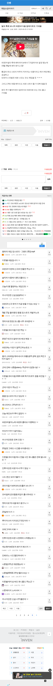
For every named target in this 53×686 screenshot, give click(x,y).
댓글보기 (47, 188)
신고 (11, 120)
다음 (36, 145)
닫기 (50, 670)
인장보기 (8, 139)
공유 (41, 120)
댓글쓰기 (47, 145)
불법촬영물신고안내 (26, 636)
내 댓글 (20, 13)
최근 (4, 608)
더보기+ (49, 196)
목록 (6, 145)
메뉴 (2, 139)
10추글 (33, 13)
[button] (22, 239)
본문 (16, 145)
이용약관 (11, 633)
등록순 (10, 169)
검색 (40, 608)
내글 (6, 13)
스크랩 (48, 120)
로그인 (16, 630)
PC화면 (24, 630)
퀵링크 (31, 630)
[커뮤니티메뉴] (2, 2)
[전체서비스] (50, 2)
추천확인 (4, 120)
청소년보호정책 (39, 633)
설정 (38, 630)
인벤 (9, 3)
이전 (26, 145)
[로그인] (45, 2)
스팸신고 (19, 120)
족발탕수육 (5, 29)
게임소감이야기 (7, 8)
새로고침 (49, 169)
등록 (48, 179)
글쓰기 (50, 8)
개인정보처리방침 (24, 633)
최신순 (15, 169)
